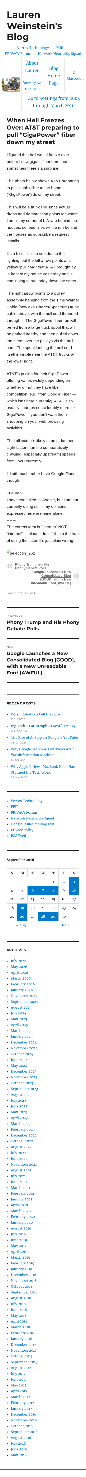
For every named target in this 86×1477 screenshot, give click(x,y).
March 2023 (20, 1124)
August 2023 (21, 1094)
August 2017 (21, 1368)
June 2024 (19, 1060)
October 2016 (22, 1426)
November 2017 (24, 1350)
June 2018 (19, 1310)
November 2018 (24, 1281)
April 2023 (19, 1118)
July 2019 (18, 1234)
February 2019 (22, 1263)
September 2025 (24, 1001)
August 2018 (21, 1298)
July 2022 (18, 1153)
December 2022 (24, 1135)
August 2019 (21, 1228)
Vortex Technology (33, 48)
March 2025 (21, 1031)
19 (22, 908)
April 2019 (19, 1251)
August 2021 (21, 1170)
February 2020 (23, 1217)
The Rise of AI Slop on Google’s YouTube (44, 737)
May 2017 (18, 1385)
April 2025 (19, 1025)
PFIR (59, 48)
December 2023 (24, 1071)
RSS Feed (18, 836)
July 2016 (18, 1443)
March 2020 (21, 1211)
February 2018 (22, 1333)
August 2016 (21, 1437)
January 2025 (22, 1036)
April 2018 (19, 1321)
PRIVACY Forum (18, 53)
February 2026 (23, 984)
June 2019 (19, 1240)
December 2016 (23, 1414)
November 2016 (24, 1420)
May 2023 (19, 1112)
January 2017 (21, 1408)
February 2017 (22, 1403)
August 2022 (21, 1147)
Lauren (11, 593)
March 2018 (20, 1327)
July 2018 (18, 1304)
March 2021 (20, 1188)
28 (43, 916)
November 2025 (24, 996)
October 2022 (22, 1141)
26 (22, 916)
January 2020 (22, 1222)
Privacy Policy (22, 830)
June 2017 (19, 1379)
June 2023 (19, 1106)
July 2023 (18, 1100)
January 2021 (21, 1199)
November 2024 (24, 1048)
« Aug (21, 925)
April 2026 (19, 972)
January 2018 (21, 1339)
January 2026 (22, 990)
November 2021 (24, 1164)
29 (53, 916)
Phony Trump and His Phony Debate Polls (32, 566)
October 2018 (22, 1286)
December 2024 (24, 1042)
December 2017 (23, 1344)
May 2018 (19, 1315)
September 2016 (24, 1432)
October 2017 (21, 1356)
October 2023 (22, 1083)
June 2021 (19, 1182)
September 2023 (24, 1089)
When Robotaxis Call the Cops (35, 714)
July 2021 (18, 1176)
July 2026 (19, 961)
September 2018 (24, 1292)
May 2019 (19, 1246)
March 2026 (21, 978)
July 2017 (18, 1374)
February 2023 (23, 1129)
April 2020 (19, 1205)
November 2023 (24, 1077)
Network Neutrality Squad (59, 53)
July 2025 (18, 1013)
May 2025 (19, 1019)
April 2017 (19, 1391)
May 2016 (19, 1455)
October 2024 (22, 1054)
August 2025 (21, 1007)
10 (74, 890)
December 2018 (23, 1275)
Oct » (65, 925)
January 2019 (21, 1269)
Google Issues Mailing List (32, 824)
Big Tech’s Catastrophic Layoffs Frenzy (43, 726)
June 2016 (19, 1449)
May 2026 (19, 967)
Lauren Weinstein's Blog (34, 25)
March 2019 (20, 1257)
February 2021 (22, 1193)
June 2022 (19, 1158)
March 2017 (20, 1397)
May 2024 (19, 1065)
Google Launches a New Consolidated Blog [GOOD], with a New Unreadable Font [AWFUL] (50, 577)
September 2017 (24, 1362)
